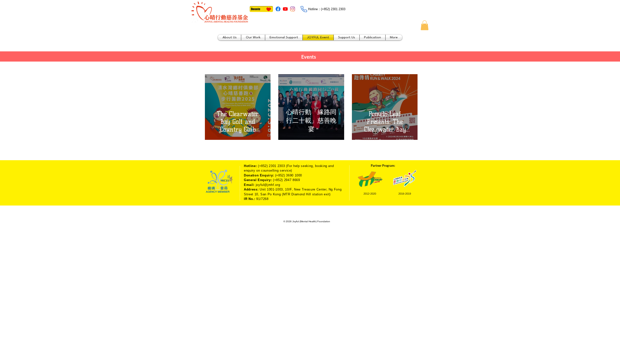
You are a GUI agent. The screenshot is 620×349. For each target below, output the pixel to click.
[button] (424, 25)
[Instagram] (292, 9)
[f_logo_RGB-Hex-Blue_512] (278, 9)
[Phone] (304, 9)
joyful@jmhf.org (268, 185)
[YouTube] (285, 9)
